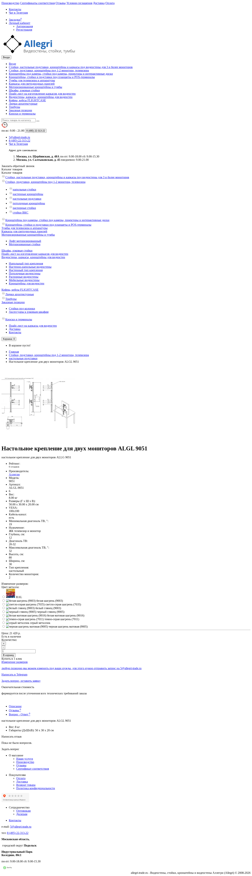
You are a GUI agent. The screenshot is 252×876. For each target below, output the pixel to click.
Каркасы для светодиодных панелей (32, 83)
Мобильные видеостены (24, 280)
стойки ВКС (20, 212)
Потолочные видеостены (24, 273)
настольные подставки (27, 198)
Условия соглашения (79, 3)
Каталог (11, 172)
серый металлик (39, 622)
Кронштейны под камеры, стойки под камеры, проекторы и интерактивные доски (61, 73)
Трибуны (14, 107)
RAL (18, 597)
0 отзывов (14, 466)
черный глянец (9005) (50, 611)
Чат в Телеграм (18, 12)
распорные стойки (24, 207)
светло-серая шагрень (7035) (63, 604)
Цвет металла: (10, 587)
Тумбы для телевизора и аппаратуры (32, 80)
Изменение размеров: (14, 583)
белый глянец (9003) (48, 608)
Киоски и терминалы (22, 113)
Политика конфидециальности (35, 788)
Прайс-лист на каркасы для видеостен (33, 325)
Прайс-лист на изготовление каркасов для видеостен (42, 93)
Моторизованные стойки (24, 244)
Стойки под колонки (22, 308)
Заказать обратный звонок (17, 166)
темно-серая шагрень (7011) (61, 619)
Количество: (9, 639)
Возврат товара (25, 784)
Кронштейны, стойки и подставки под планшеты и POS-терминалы (52, 77)
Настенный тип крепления (26, 270)
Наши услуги (24, 758)
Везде (12, 63)
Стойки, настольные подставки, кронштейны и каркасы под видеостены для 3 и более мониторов (71, 67)
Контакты (15, 9)
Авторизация (24, 26)
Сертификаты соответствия (37, 3)
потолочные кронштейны (29, 203)
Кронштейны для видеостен (26, 283)
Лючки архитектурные (23, 103)
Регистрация (24, 29)
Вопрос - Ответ (19, 714)
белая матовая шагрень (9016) (65, 615)
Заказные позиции (20, 110)
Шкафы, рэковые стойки (24, 90)
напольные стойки (24, 189)
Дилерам (21, 814)
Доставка (99, 3)
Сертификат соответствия (32, 768)
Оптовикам (23, 810)
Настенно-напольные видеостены (30, 266)
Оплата (110, 3)
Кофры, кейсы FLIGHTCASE (27, 100)
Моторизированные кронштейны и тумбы (35, 87)
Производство (10, 3)
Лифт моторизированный (25, 241)
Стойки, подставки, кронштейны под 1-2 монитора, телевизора (49, 70)
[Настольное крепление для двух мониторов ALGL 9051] (38, 439)
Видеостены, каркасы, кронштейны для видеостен (41, 97)
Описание (15, 706)
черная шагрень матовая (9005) (68, 626)
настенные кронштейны (28, 194)
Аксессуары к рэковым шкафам (29, 311)
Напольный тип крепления (26, 263)
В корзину (8, 655)
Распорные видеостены (23, 276)
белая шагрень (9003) (49, 600)
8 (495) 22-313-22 (17, 832)
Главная (14, 351)
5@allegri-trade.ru (20, 826)
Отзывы (61, 3)
